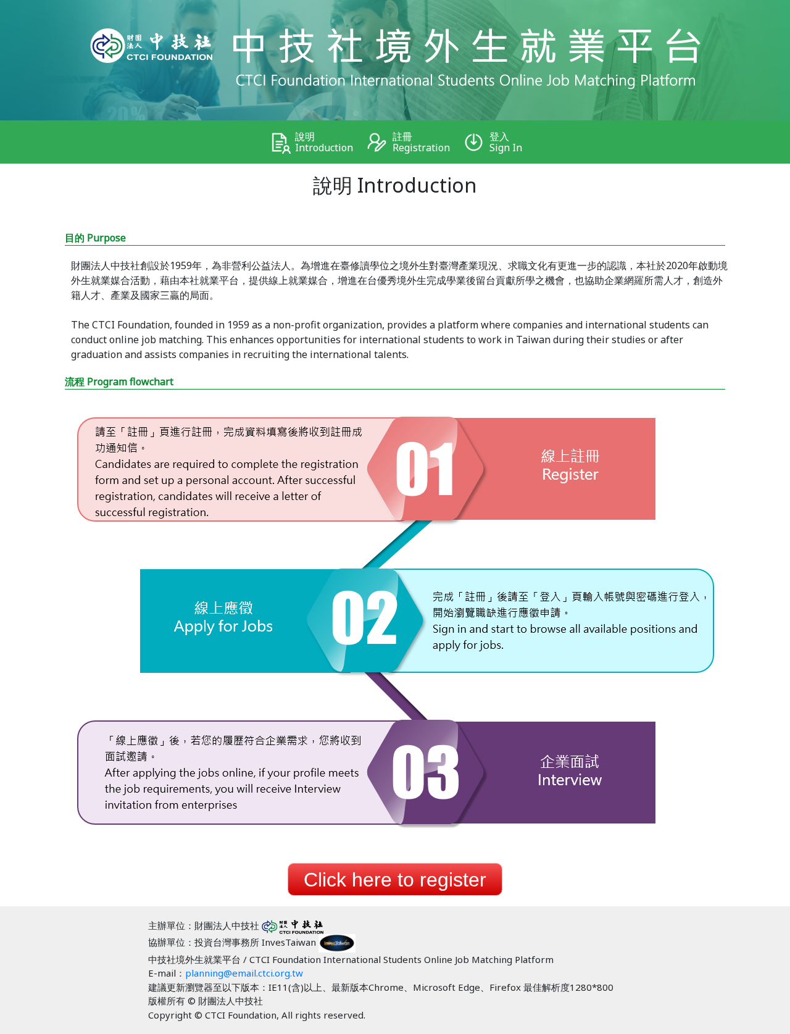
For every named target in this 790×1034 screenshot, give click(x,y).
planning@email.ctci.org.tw (244, 973)
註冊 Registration (421, 142)
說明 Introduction (324, 142)
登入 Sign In (505, 142)
